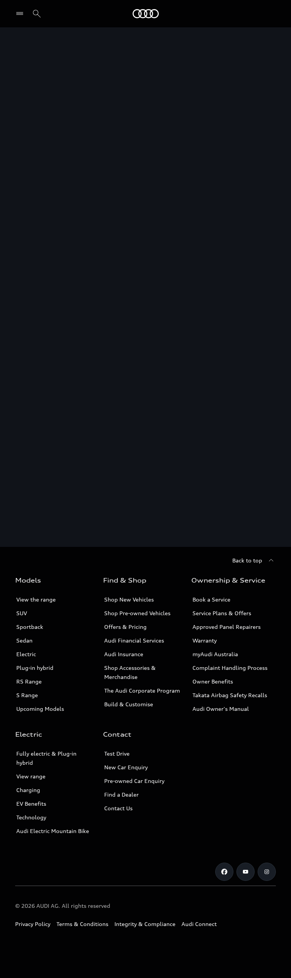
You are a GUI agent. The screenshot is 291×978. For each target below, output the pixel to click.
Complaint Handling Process (230, 668)
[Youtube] (245, 872)
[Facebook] (224, 872)
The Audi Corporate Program (142, 690)
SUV (21, 613)
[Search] (37, 14)
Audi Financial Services (134, 640)
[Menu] (146, 13)
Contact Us (118, 808)
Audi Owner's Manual (220, 709)
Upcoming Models (40, 709)
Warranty (204, 640)
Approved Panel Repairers (226, 627)
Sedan (24, 640)
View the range (36, 599)
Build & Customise (128, 704)
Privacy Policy (32, 924)
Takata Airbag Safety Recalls (229, 695)
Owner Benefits (212, 681)
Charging (28, 790)
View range (30, 776)
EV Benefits (31, 803)
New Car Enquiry (126, 767)
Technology (31, 817)
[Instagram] (267, 872)
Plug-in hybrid (34, 668)
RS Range (29, 681)
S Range (27, 695)
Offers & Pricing (125, 627)
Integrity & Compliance (144, 924)
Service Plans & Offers (221, 613)
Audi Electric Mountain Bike (52, 831)
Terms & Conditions (82, 924)
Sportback (29, 627)
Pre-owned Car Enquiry (134, 781)
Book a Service (211, 599)
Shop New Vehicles (129, 599)
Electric (26, 654)
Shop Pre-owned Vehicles (137, 613)
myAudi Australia (215, 654)
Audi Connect (199, 924)
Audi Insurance (123, 654)
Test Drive (117, 753)
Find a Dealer (121, 794)
